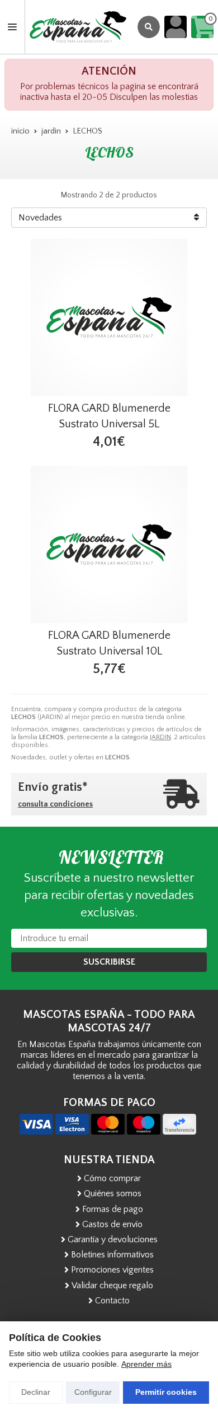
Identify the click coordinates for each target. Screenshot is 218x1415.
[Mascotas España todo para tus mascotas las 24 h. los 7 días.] (78, 27)
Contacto (112, 1301)
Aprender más (146, 1363)
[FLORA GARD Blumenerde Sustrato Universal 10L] (109, 544)
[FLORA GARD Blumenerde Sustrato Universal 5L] (109, 317)
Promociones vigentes (112, 1270)
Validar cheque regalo (112, 1285)
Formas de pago (112, 1209)
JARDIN (160, 737)
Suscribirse (109, 962)
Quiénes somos (112, 1193)
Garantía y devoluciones (113, 1239)
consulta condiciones (55, 804)
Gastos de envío (112, 1224)
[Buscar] (149, 27)
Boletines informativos (112, 1255)
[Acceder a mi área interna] (175, 27)
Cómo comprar (112, 1178)
